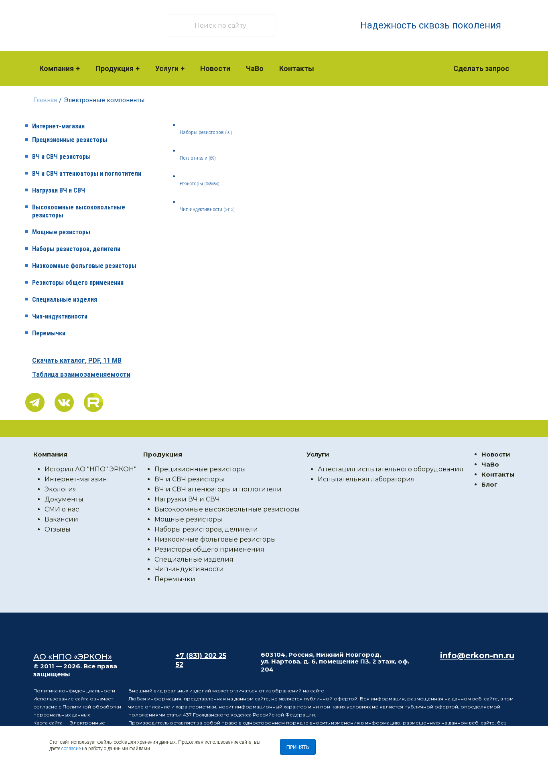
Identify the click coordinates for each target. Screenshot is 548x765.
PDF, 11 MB (77, 360)
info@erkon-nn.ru (477, 655)
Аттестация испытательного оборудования (390, 469)
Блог (489, 484)
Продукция (114, 68)
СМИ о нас (62, 509)
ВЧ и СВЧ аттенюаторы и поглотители (86, 173)
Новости (215, 68)
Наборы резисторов (206, 132)
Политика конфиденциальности (74, 691)
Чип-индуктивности (59, 316)
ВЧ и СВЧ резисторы (61, 156)
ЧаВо (255, 68)
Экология (61, 489)
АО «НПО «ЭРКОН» (72, 657)
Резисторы (199, 184)
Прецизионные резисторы (70, 140)
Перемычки (48, 333)
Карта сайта (48, 723)
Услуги (167, 68)
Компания (56, 68)
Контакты (296, 68)
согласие (71, 748)
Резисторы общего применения (78, 282)
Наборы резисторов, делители (76, 249)
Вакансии (61, 519)
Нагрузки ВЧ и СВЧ (58, 190)
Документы (64, 499)
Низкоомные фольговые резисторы (84, 266)
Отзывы (58, 529)
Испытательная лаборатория (366, 479)
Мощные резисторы (61, 232)
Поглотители (198, 158)
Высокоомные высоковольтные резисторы (78, 211)
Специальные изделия (64, 299)
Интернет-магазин (58, 126)
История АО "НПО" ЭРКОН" (90, 469)
